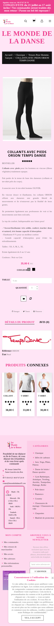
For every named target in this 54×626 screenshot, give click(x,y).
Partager (16, 311)
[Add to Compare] (30, 298)
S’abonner (40, 571)
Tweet (27, 311)
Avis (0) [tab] (44, 322)
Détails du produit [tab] (19, 322)
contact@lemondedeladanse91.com (14, 483)
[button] (26, 21)
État (4, 354)
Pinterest (38, 311)
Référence (6, 351)
